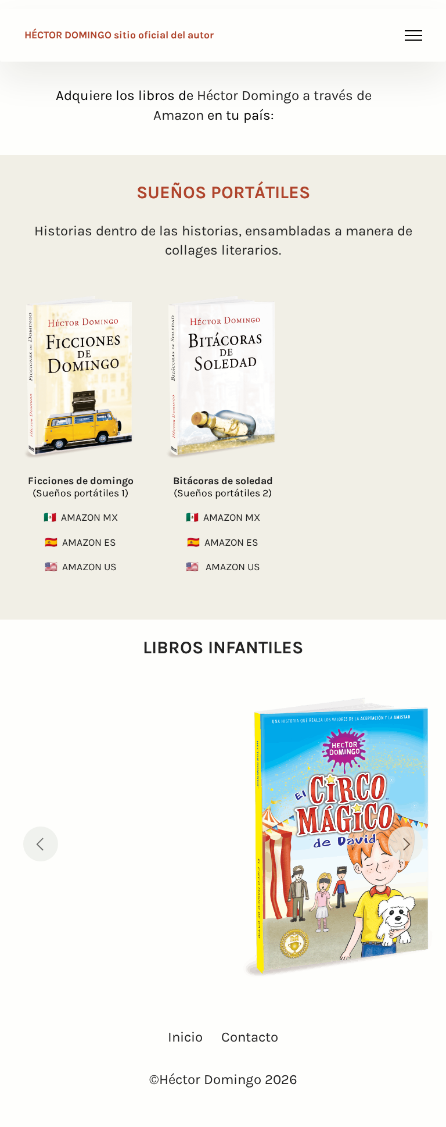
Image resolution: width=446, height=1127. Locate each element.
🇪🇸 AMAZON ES (80, 542)
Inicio (185, 1037)
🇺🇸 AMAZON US (81, 567)
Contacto (249, 1037)
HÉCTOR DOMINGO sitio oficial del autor (120, 35)
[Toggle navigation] (414, 35)
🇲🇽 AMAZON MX (81, 517)
